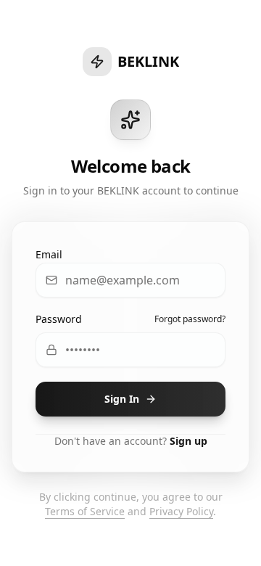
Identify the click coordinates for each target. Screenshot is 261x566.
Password (59, 319)
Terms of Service (85, 511)
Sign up (188, 441)
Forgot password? (189, 319)
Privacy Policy (181, 511)
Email (49, 254)
